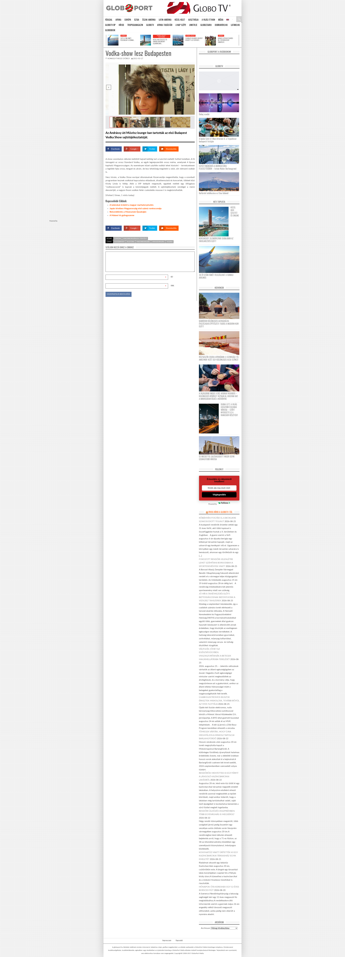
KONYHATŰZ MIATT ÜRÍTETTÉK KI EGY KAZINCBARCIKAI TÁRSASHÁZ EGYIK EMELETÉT (218, 855)
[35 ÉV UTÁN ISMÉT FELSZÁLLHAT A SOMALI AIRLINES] (113, 40)
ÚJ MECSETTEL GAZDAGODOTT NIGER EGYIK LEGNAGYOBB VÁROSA (216, 458)
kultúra (130, 241)
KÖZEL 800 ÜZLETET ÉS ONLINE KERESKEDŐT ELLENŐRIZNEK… (160, 42)
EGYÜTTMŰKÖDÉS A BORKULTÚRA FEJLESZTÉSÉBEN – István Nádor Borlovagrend (217, 167)
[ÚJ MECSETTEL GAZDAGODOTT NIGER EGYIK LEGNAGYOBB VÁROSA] (220, 445)
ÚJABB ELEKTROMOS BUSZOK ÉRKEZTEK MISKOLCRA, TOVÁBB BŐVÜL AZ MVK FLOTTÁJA (219, 700)
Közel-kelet (190, 35)
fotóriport (119, 241)
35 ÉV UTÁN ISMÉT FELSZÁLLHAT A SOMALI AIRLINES (216, 276)
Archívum (205, 928)
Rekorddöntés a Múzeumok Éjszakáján (128, 212)
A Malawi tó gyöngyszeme (122, 215)
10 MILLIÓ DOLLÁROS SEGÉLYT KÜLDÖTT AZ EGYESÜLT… (194, 39)
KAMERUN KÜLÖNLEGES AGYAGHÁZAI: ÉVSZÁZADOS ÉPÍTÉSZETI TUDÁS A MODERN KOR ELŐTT (219, 323)
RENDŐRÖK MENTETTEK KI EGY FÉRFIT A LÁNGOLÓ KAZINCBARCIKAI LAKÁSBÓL (218, 776)
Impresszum (166, 940)
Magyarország (143, 241)
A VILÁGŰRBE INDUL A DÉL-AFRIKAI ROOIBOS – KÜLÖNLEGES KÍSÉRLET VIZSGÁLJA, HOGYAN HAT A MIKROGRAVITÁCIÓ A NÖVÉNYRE (218, 396)
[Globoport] (129, 8)
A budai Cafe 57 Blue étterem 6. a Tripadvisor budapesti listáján (218, 140)
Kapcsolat (179, 940)
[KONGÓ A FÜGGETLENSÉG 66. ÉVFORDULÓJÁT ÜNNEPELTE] (210, 40)
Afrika (123, 35)
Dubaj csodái (204, 114)
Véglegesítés (219, 495)
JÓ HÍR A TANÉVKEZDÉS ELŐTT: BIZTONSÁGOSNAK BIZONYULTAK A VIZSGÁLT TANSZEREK (217, 597)
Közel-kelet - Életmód (162, 36)
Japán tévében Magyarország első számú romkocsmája (135, 208)
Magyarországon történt (135, 238)
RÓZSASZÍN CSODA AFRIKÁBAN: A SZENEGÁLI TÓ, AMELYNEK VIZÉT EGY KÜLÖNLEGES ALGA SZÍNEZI (219, 358)
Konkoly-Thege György (119, 59)
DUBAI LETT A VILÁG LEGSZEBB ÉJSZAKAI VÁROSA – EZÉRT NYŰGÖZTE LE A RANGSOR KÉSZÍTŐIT (229, 410)
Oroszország (158, 241)
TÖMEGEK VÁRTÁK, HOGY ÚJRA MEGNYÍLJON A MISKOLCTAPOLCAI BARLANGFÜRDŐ (216, 735)
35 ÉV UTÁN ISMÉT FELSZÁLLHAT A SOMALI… (127, 39)
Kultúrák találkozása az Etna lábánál (213, 193)
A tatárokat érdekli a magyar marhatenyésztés (131, 205)
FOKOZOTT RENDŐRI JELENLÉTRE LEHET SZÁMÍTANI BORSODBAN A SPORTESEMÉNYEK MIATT (216, 562)
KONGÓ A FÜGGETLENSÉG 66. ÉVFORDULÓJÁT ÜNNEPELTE (225, 40)
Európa (117, 238)
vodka (169, 241)
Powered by (189, 220)
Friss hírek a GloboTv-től (220, 512)
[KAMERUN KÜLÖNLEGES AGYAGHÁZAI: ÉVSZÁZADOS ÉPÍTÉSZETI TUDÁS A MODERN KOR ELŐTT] (220, 306)
